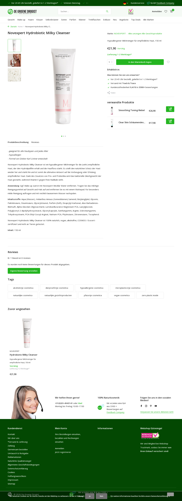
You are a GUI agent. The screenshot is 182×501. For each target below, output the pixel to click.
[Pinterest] (151, 406)
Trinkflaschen (94, 19)
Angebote (123, 19)
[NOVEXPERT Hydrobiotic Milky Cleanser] (27, 332)
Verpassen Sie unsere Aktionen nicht (156, 411)
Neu (115, 19)
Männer (82, 19)
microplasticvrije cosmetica (128, 287)
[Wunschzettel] (165, 11)
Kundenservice (137, 3)
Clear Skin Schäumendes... (132, 122)
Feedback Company (165, 3)
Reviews (35, 142)
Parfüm (72, 19)
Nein (101, 496)
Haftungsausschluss (17, 476)
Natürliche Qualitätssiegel (19, 461)
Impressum (13, 479)
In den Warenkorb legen (139, 62)
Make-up (21, 19)
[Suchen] (107, 11)
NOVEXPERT (120, 33)
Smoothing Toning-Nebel (132, 110)
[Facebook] (141, 406)
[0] (171, 11)
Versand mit (123, 83)
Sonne (64, 19)
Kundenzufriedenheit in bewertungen (134, 87)
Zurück (13, 26)
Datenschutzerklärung (18, 468)
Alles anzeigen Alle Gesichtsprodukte (145, 33)
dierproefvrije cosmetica (57, 287)
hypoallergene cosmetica (91, 287)
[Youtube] (156, 406)
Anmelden (59, 448)
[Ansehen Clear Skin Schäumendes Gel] (112, 123)
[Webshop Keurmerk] (131, 11)
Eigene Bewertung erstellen (23, 270)
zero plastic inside (150, 295)
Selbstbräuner (52, 19)
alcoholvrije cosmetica (23, 287)
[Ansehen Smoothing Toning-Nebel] (112, 110)
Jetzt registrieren (63, 452)
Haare (31, 19)
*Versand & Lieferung (18, 441)
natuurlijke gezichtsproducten (58, 295)
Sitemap (11, 483)
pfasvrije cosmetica (93, 295)
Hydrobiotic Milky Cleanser (23, 354)
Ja (89, 496)
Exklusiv (106, 19)
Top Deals (136, 19)
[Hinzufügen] (170, 109)
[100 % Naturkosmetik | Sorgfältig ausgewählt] (24, 11)
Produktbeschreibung (18, 142)
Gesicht (11, 19)
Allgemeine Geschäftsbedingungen (23, 464)
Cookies (11, 472)
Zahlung (11, 445)
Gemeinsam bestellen (18, 449)
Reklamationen (14, 457)
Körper (39, 19)
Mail (80, 403)
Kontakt (11, 434)
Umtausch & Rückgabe (18, 453)
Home (20, 26)
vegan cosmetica (122, 295)
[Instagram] (146, 406)
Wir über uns (13, 438)
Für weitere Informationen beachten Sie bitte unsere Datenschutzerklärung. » (140, 496)
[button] (62, 136)
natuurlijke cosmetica (22, 295)
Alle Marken (148, 19)
